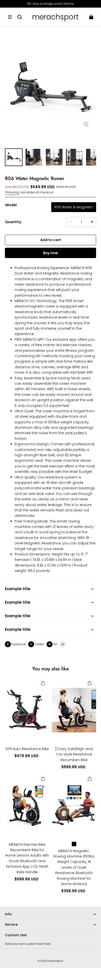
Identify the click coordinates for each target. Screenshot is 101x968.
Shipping (12, 192)
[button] (10, 17)
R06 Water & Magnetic (73, 207)
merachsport (55, 961)
